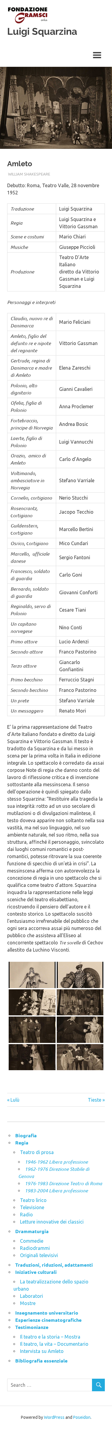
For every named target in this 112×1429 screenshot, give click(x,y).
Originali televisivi (39, 1255)
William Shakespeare (29, 174)
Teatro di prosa (37, 1152)
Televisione (32, 1207)
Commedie (31, 1241)
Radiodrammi (35, 1248)
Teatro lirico (33, 1200)
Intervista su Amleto (42, 1351)
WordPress (54, 1417)
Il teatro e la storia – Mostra (50, 1336)
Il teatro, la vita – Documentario (54, 1344)
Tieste (94, 1100)
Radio (26, 1214)
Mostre (28, 1303)
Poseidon (81, 1417)
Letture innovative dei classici (52, 1221)
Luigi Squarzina (42, 31)
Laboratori (31, 1296)
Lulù (14, 1100)
